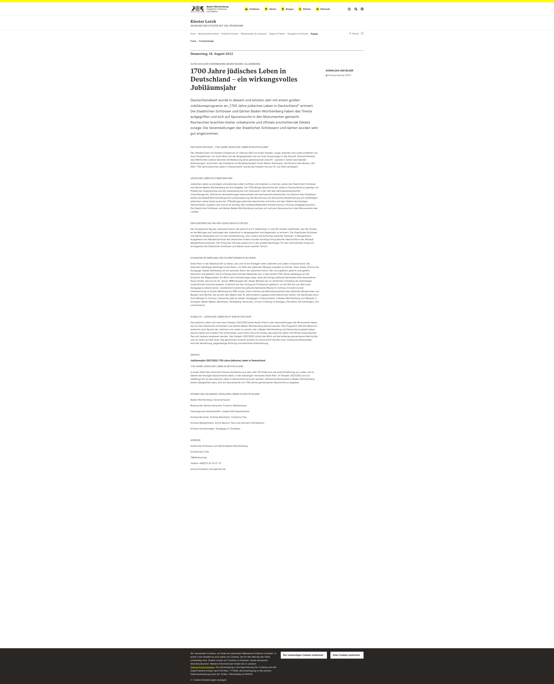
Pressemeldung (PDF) (339, 75)
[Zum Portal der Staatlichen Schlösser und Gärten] (209, 9)
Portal (355, 33)
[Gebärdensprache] (355, 9)
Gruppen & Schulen (297, 33)
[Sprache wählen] (362, 9)
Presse (314, 33)
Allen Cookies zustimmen (346, 655)
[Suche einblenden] (362, 33)
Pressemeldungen (206, 41)
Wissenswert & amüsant (254, 33)
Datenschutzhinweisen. (202, 667)
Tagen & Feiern (277, 33)
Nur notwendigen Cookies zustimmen (303, 655)
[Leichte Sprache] (349, 9)
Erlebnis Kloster (229, 33)
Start (193, 33)
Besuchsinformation (208, 33)
